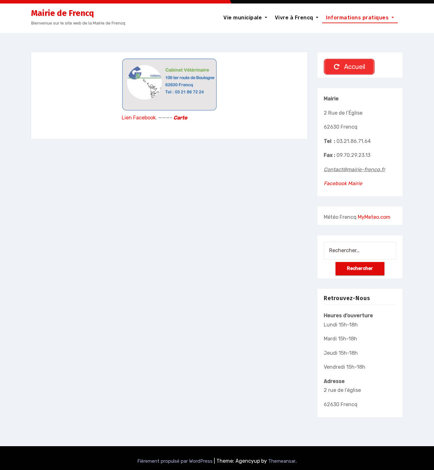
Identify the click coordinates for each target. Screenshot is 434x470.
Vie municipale (243, 18)
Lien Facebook (139, 118)
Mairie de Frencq (62, 13)
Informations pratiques (358, 18)
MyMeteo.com (374, 217)
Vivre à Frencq (295, 18)
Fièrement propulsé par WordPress (175, 461)
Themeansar (281, 461)
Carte (180, 118)
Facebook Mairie (343, 183)
